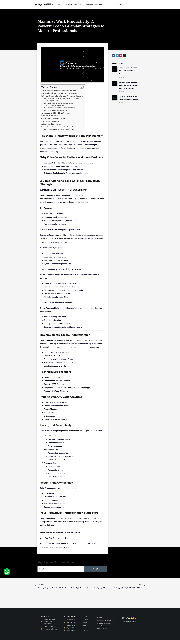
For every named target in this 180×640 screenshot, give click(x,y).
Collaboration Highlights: (57, 105)
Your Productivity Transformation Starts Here (59, 127)
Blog (109, 4)
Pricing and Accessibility (51, 121)
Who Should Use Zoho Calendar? (54, 118)
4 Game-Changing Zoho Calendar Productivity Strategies (63, 96)
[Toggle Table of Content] (81, 87)
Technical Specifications (51, 116)
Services (77, 4)
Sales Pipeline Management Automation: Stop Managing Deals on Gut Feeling (128, 85)
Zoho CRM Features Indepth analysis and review (53, 17)
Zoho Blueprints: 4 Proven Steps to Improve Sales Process (128, 71)
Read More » (122, 77)
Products (88, 4)
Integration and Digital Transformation (56, 113)
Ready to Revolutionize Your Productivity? (61, 129)
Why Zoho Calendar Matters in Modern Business (60, 93)
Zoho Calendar (46, 195)
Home (58, 4)
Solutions (67, 4)
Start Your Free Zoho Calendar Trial (54, 538)
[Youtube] (120, 55)
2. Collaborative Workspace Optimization (60, 103)
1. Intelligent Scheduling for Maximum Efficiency (63, 98)
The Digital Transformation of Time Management (60, 90)
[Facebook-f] (113, 55)
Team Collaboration (52, 166)
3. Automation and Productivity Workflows (61, 108)
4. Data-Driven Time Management (58, 110)
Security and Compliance (52, 124)
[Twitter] (117, 55)
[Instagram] (124, 55)
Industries (99, 4)
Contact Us (117, 4)
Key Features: (54, 101)
